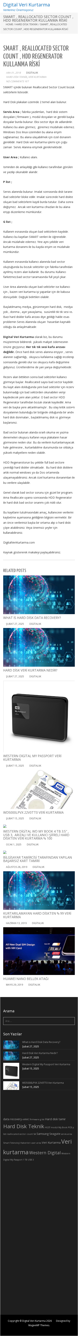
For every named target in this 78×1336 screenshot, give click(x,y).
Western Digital (45, 1152)
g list (42, 1119)
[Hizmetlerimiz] (72, 409)
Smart (6, 1142)
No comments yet (17, 81)
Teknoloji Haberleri (20, 1142)
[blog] (72, 420)
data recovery (12, 1119)
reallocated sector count (20, 1134)
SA (34, 1134)
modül (54, 1127)
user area (36, 1142)
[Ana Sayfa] (72, 404)
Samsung (43, 1134)
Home (9, 24)
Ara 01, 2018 (13, 72)
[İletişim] (72, 425)
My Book (62, 1127)
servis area (66, 1134)
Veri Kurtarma (51, 1142)
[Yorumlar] (72, 430)
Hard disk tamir (55, 1119)
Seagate (54, 1134)
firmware (34, 1119)
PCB (70, 1127)
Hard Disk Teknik (26, 24)
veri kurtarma (37, 77)
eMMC (25, 1119)
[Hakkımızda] (72, 414)
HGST (47, 1127)
